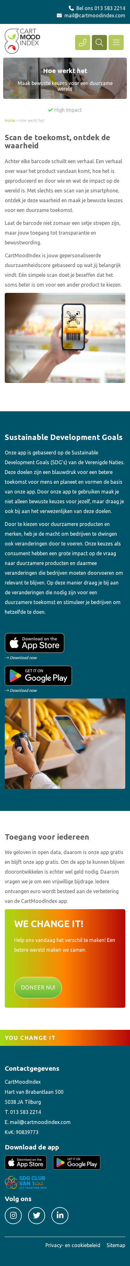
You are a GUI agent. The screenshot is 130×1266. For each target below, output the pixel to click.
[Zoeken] (99, 42)
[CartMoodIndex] (22, 41)
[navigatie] (116, 42)
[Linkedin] (60, 1215)
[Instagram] (13, 1215)
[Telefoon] (82, 42)
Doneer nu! (38, 987)
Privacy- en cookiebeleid (72, 1245)
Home (10, 120)
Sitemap (116, 1245)
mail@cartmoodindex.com (94, 15)
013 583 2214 (109, 8)
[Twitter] (36, 1215)
